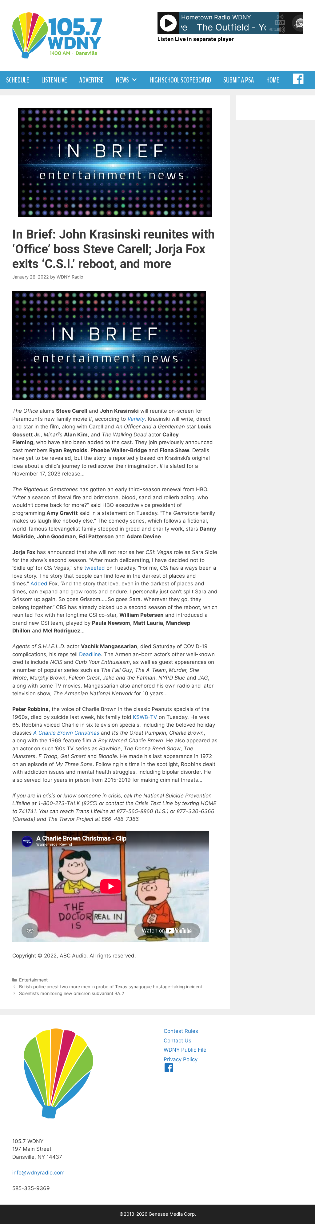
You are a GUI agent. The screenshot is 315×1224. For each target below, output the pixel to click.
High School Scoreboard (180, 80)
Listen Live (54, 80)
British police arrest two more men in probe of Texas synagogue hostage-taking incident (110, 986)
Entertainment (33, 979)
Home (272, 80)
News (122, 80)
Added (38, 583)
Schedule (17, 80)
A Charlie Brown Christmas (66, 733)
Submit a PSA (238, 80)
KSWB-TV (145, 717)
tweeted (94, 568)
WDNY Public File (185, 1050)
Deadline (90, 654)
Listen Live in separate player (196, 39)
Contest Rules (181, 1031)
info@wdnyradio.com (38, 1173)
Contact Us (177, 1040)
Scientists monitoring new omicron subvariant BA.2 (71, 993)
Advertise (91, 80)
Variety (136, 419)
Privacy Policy (180, 1059)
